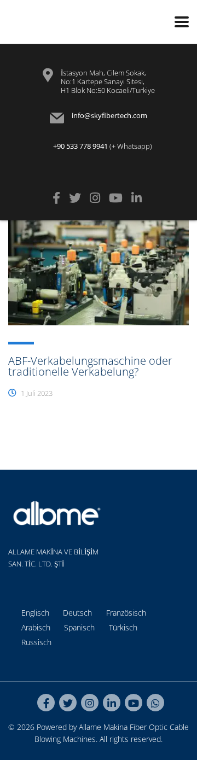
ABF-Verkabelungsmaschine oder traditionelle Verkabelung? (90, 366)
